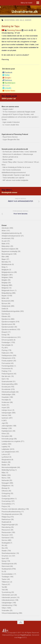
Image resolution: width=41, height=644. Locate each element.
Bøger (4, 259)
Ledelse (5, 444)
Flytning (5, 350)
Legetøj (4, 446)
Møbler (4, 475)
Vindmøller (6, 610)
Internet (4, 415)
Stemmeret (6, 566)
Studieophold (6, 569)
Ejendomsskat (7, 324)
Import (4, 407)
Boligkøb (5, 277)
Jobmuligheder (7, 425)
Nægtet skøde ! (8, 109)
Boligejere (5, 275)
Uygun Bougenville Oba (11, 139)
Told (3, 589)
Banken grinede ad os (10, 157)
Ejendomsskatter (8, 327)
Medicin (5, 462)
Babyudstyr (6, 246)
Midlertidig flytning (8, 470)
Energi (4, 334)
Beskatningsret (7, 254)
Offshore (5, 491)
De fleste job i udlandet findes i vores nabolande (20, 151)
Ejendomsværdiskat (9, 329)
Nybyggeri (5, 483)
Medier (4, 464)
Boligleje (5, 282)
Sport (4, 558)
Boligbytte (5, 269)
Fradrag (5, 371)
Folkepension (7, 358)
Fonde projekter (7, 360)
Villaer (4, 608)
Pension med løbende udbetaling (13, 509)
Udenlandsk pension (9, 597)
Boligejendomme (8, 272)
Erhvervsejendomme (9, 337)
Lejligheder (6, 449)
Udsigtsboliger (7, 602)
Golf (3, 379)
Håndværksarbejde (9, 392)
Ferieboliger (6, 342)
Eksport (5, 332)
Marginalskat (6, 459)
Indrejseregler (7, 412)
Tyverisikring (6, 592)
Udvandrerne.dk (25, 11)
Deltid (4, 308)
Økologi (5, 488)
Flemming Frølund (14, 30)
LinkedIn (8, 88)
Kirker (4, 433)
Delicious (8, 80)
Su (3, 571)
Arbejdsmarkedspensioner (11, 236)
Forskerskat (6, 368)
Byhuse (5, 303)
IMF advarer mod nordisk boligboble (15, 180)
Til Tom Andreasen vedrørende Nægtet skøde (19, 111)
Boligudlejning (7, 293)
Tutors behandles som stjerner (13, 177)
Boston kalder (7, 159)
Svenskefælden (7, 574)
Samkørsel (6, 537)
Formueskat (6, 363)
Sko (3, 548)
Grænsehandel (7, 381)
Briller (4, 298)
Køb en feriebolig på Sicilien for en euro (16, 167)
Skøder (4, 550)
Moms (4, 477)
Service (5, 540)
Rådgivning (6, 517)
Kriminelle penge (8, 438)
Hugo (20, 637)
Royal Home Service (10, 137)
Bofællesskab (7, 264)
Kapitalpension (7, 431)
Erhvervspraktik (7, 340)
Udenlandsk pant (8, 595)
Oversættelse (7, 504)
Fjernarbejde (6, 345)
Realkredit (5, 522)
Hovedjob (5, 399)
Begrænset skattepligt (10, 251)
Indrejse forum (7, 410)
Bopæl (4, 295)
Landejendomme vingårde (11, 441)
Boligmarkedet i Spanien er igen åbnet (16, 175)
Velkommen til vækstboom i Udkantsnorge (18, 154)
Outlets (4, 496)
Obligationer (6, 485)
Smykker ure (6, 556)
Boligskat (5, 288)
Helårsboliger (6, 394)
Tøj (3, 587)
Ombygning (6, 493)
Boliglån (5, 280)
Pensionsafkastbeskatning (11, 511)
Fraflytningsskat (7, 373)
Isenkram (5, 418)
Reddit (7, 85)
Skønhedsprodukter (9, 553)
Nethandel (5, 480)
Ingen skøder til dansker (11, 122)
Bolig (4, 267)
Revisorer (5, 535)
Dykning (5, 314)
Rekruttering (6, 527)
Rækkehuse (6, 519)
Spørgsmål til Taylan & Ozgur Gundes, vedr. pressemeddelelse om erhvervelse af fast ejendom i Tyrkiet (20, 117)
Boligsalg (5, 285)
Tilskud (4, 584)
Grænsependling (8, 384)
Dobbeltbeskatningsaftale (11, 311)
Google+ (8, 77)
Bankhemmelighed (8, 249)
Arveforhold (6, 238)
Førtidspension (7, 355)
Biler (3, 256)
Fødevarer (5, 353)
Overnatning (6, 501)
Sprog (4, 561)
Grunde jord (6, 386)
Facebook (8, 72)
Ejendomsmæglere (9, 321)
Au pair (4, 241)
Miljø (3, 472)
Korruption (5, 436)
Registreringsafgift (8, 524)
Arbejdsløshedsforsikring (11, 233)
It (2, 420)
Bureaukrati (6, 301)
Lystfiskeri (5, 457)
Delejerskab (6, 306)
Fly (3, 347)
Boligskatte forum (8, 290)
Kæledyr (5, 428)
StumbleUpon (10, 83)
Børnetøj (5, 262)
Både (4, 243)
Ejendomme (6, 319)
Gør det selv (6, 376)
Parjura (4, 506)
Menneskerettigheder (9, 467)
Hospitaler (5, 397)
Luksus (4, 454)
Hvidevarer (6, 402)
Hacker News (10, 90)
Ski (3, 545)
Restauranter (6, 532)
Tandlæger (6, 576)
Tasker (4, 579)
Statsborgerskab (8, 563)
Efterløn (5, 316)
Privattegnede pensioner (10, 514)
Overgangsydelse (8, 498)
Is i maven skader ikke (11, 124)
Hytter (4, 405)
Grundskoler (6, 389)
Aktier (4, 230)
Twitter (7, 75)
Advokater (5, 228)
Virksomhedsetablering (10, 613)
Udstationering (7, 605)
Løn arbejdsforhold (8, 451)
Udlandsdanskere (8, 600)
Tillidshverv (6, 582)
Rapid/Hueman (25, 635)
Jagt (3, 423)
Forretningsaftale (8, 366)
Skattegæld (6, 543)
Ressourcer (6, 530)
